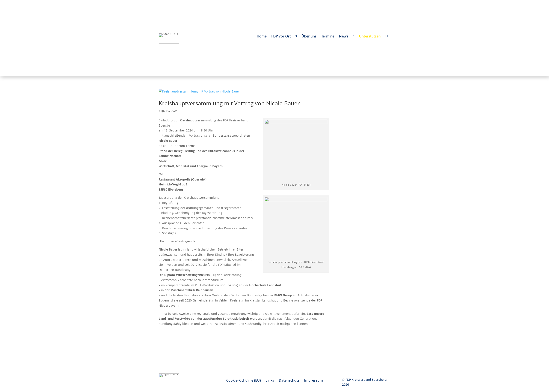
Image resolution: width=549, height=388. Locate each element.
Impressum (313, 381)
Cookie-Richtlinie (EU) (243, 381)
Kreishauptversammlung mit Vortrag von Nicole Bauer (229, 103)
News (344, 37)
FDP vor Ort (282, 37)
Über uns (309, 37)
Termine (327, 37)
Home (262, 37)
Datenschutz (289, 381)
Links (269, 381)
